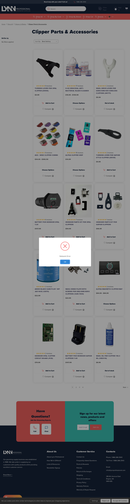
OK (65, 262)
